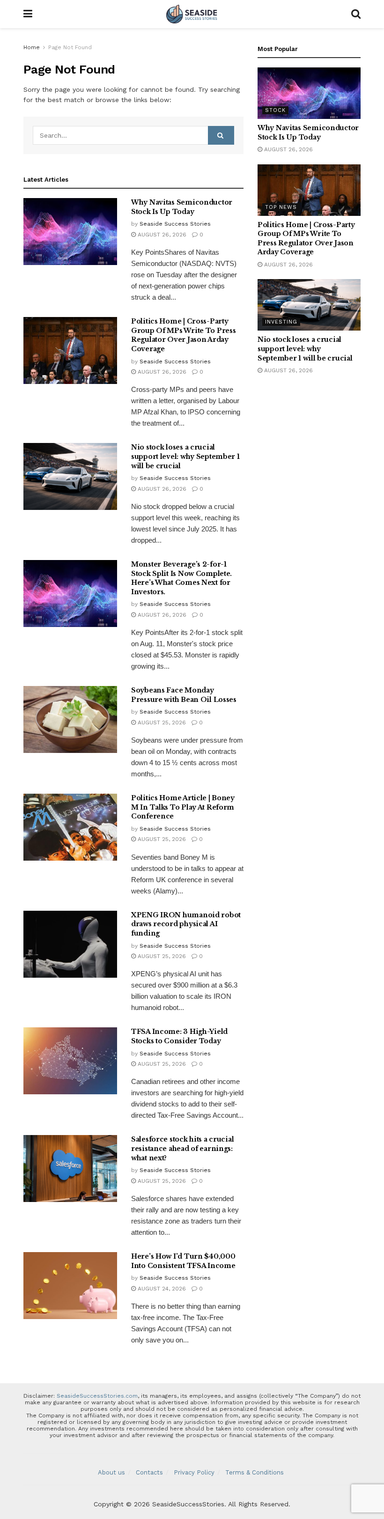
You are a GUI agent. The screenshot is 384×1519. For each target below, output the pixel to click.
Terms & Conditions (254, 1472)
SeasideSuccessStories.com (97, 1396)
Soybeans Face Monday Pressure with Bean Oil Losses (183, 695)
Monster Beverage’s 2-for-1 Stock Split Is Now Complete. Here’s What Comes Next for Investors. (181, 578)
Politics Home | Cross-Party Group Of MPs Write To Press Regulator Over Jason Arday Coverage (183, 335)
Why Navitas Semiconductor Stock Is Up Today (181, 207)
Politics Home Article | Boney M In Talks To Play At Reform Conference (183, 807)
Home (31, 47)
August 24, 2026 (161, 1288)
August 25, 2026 (161, 722)
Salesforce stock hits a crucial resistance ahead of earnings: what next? (182, 1148)
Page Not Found (70, 47)
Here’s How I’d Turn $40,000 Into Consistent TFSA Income (183, 1261)
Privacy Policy (194, 1472)
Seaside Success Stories (175, 224)
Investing (281, 322)
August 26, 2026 (161, 234)
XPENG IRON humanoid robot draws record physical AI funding (186, 924)
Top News (281, 207)
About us (111, 1472)
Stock (275, 110)
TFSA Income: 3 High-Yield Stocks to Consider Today (179, 1036)
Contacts (149, 1472)
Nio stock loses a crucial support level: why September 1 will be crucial (185, 456)
